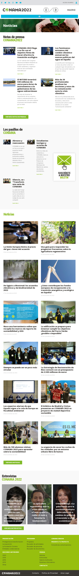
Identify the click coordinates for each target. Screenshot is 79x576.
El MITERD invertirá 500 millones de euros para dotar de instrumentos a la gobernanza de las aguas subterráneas (27, 85)
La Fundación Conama (10, 546)
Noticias (42, 555)
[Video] (16, 2)
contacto (43, 565)
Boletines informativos (47, 562)
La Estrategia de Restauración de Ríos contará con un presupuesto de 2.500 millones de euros (57, 369)
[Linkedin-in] (9, 2)
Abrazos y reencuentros (19, 141)
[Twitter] (5, 2)
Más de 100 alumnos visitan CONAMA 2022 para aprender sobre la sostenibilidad (17, 449)
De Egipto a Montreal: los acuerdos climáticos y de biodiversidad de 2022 (20, 287)
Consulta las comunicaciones (61, 545)
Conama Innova (57, 538)
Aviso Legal (65, 573)
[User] (76, 2)
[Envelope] (20, 2)
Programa (31, 538)
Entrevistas (43, 557)
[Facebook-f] (1, 2)
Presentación (8, 538)
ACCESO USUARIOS (68, 2)
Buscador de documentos (35, 549)
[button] (39, 16)
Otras (4, 565)
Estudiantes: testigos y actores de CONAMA (43, 144)
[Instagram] (13, 2)
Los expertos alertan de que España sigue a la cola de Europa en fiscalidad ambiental (20, 408)
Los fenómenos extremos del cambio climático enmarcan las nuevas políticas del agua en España (65, 54)
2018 (4, 557)
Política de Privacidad (50, 573)
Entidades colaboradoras (11, 549)
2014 (4, 562)
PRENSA (42, 552)
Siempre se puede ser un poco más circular (20, 368)
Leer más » (20, 74)
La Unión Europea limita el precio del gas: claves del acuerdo (19, 248)
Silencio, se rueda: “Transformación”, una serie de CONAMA (22, 183)
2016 (4, 560)
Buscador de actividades (35, 544)
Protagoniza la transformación (13, 542)
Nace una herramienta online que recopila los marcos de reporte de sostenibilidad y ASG (20, 328)
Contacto (35, 573)
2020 (4, 555)
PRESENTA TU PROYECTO (60, 542)
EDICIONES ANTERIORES (11, 552)
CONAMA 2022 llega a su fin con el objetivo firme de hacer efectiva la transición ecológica (27, 53)
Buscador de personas (34, 546)
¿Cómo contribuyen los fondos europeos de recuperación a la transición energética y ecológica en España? (57, 289)
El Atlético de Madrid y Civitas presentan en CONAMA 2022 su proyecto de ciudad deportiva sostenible (56, 409)
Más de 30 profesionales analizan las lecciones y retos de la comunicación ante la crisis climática (64, 86)
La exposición (7, 544)
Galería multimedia (46, 560)
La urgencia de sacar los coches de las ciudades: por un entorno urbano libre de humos (58, 449)
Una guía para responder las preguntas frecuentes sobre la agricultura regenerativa (56, 249)
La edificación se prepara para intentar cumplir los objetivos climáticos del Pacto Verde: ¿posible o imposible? (56, 330)
